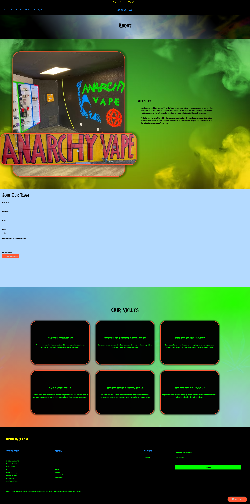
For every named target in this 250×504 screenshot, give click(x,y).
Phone (4, 229)
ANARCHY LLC (124, 9)
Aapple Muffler (60, 475)
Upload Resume (7, 252)
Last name (6, 211)
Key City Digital (48, 491)
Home (57, 469)
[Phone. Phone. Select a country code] (6, 233)
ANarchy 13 (17, 439)
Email (4, 220)
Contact (57, 472)
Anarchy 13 (58, 477)
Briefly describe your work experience (14, 238)
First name (6, 202)
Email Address (180, 457)
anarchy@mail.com (12, 481)
